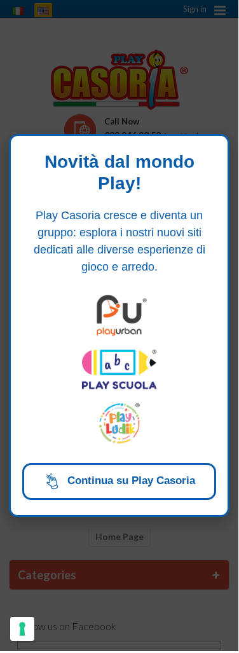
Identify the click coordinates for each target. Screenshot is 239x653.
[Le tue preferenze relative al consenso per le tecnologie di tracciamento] (22, 629)
